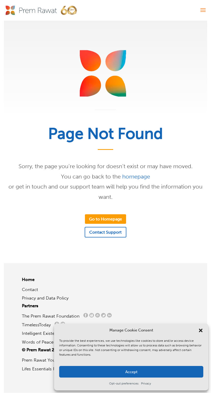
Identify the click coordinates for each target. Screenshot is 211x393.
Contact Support (105, 232)
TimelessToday (37, 324)
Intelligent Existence (42, 333)
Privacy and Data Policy (45, 298)
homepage (136, 176)
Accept (131, 372)
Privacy (146, 383)
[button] (200, 330)
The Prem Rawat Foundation (52, 316)
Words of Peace (39, 342)
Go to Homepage (105, 219)
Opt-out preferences (123, 383)
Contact (30, 289)
